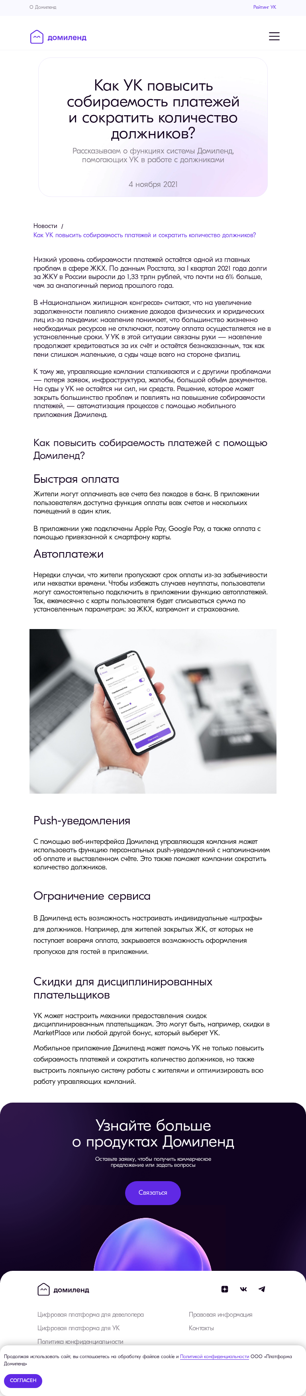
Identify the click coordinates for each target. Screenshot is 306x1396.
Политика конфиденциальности (80, 1342)
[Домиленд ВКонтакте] (243, 1289)
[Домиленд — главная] (58, 37)
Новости (45, 226)
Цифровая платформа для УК (78, 1328)
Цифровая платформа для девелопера (90, 1315)
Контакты (201, 1328)
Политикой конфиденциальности (214, 1357)
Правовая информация (221, 1315)
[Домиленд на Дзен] (224, 1289)
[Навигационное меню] (274, 36)
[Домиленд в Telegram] (262, 1289)
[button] (153, 1193)
